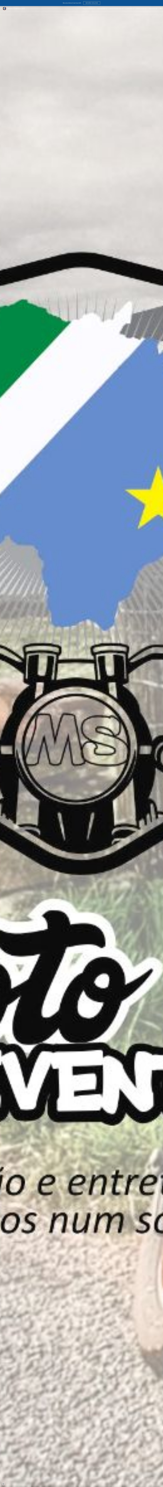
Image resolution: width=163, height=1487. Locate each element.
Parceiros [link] (152, 8)
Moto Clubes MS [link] (115, 8)
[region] (81, 3)
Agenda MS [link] (101, 8)
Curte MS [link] (129, 8)
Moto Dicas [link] (140, 8)
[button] (160, 8)
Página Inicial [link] (88, 8)
